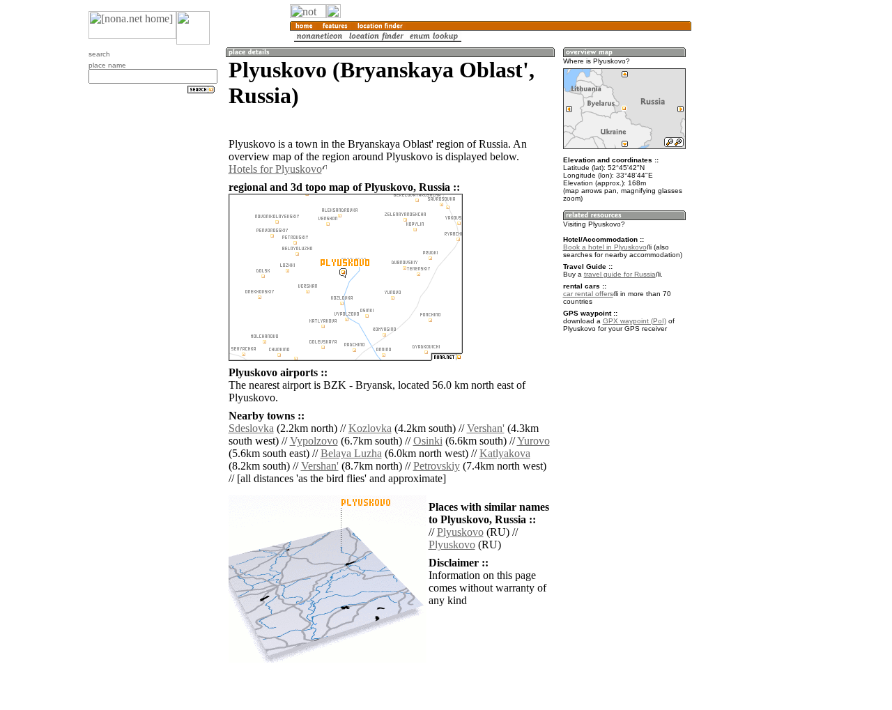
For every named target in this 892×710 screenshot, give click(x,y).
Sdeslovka (251, 428)
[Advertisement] (758, 230)
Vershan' (486, 428)
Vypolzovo (314, 441)
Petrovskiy (436, 466)
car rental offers (588, 294)
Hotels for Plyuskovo (275, 169)
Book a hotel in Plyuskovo (605, 247)
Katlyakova (504, 453)
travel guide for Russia (620, 274)
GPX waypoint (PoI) (634, 321)
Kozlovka (370, 428)
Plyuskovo (460, 532)
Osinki (428, 441)
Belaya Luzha (351, 453)
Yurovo (533, 441)
